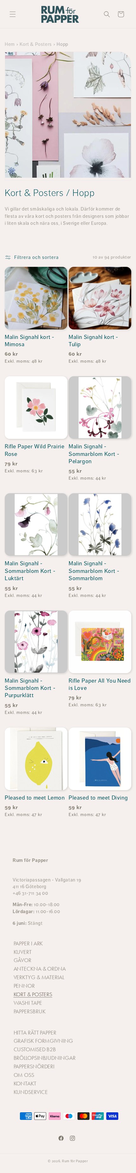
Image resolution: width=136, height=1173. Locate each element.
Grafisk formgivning (43, 1040)
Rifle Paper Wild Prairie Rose (34, 450)
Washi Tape (28, 1002)
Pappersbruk (30, 1011)
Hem (10, 44)
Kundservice (31, 1092)
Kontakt (25, 1083)
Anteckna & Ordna (40, 968)
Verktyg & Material (39, 977)
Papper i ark (28, 943)
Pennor (24, 985)
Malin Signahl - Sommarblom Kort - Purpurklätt (30, 688)
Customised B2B (35, 1049)
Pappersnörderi (34, 1066)
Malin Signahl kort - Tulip (93, 340)
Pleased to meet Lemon (35, 798)
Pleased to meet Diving (98, 798)
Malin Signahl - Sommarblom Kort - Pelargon (94, 453)
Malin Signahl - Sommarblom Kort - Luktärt (30, 570)
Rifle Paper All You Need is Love (100, 684)
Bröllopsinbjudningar (45, 1057)
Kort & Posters (36, 44)
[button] (13, 14)
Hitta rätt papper (35, 1032)
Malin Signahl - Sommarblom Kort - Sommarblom (94, 570)
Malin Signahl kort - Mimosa (29, 340)
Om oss (24, 1075)
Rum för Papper (75, 1161)
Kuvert (23, 952)
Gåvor (23, 960)
